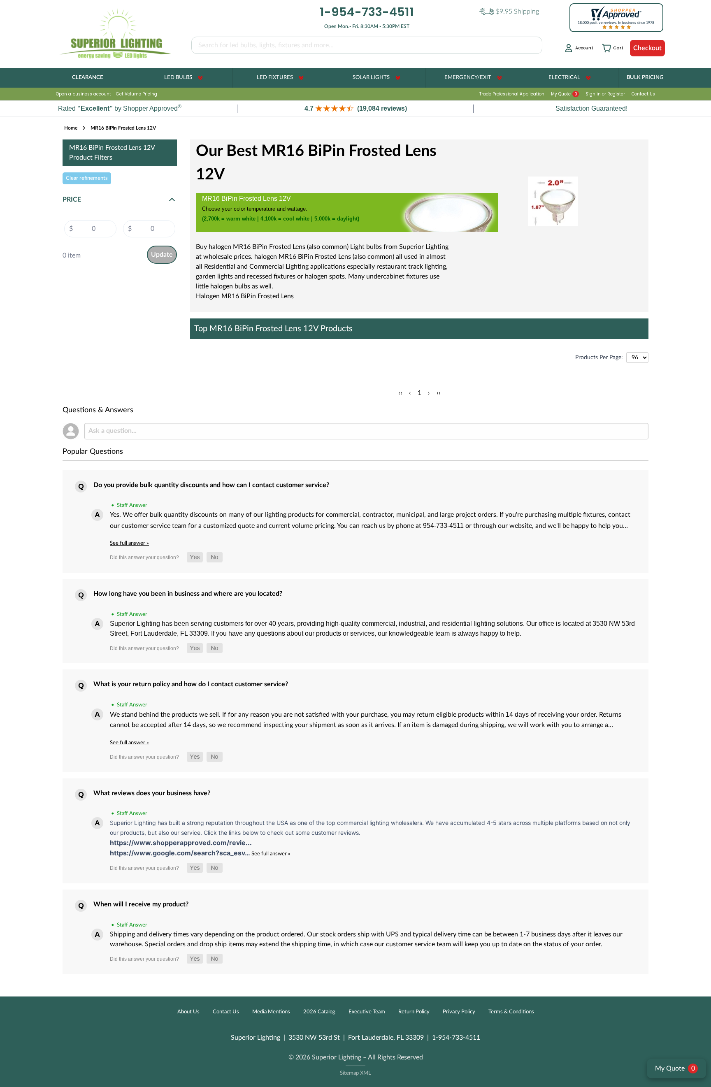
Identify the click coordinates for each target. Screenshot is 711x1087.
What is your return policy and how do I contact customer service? (190, 684)
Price (72, 199)
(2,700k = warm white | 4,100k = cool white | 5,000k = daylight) (280, 219)
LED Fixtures (275, 77)
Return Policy (414, 1012)
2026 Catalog (319, 1012)
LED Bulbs (178, 77)
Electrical (564, 77)
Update (162, 254)
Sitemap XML (355, 1073)
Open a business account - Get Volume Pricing (106, 94)
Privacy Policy (459, 1012)
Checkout (647, 48)
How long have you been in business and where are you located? (187, 593)
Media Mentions (271, 1012)
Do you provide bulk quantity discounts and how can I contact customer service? (211, 485)
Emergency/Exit (467, 77)
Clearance (87, 77)
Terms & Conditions (511, 1012)
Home (70, 127)
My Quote (564, 94)
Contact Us (643, 94)
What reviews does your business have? (151, 793)
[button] (355, 108)
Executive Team (367, 1012)
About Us (188, 1012)
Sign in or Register (605, 94)
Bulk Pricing (645, 77)
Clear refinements (87, 178)
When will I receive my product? (140, 904)
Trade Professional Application (511, 94)
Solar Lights (371, 77)
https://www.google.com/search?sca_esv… (180, 853)
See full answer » (129, 543)
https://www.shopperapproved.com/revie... (181, 842)
